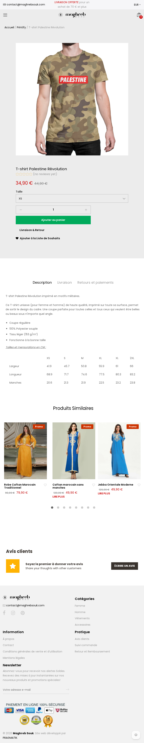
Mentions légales (14, 658)
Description (42, 282)
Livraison (64, 282)
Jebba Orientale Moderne (115, 485)
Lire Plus (58, 497)
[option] (72, 99)
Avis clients (82, 639)
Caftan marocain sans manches (68, 486)
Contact (8, 645)
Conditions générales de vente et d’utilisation (32, 651)
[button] (36, 175)
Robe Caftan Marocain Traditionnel (20, 486)
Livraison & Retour (32, 230)
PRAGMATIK (10, 738)
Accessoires (82, 625)
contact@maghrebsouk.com (25, 605)
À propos (8, 639)
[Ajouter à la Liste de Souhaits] (45, 484)
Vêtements (82, 618)
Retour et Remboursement (92, 651)
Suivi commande (86, 645)
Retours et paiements (95, 282)
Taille (19, 191)
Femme (80, 606)
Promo (39, 426)
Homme (80, 612)
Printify (21, 27)
